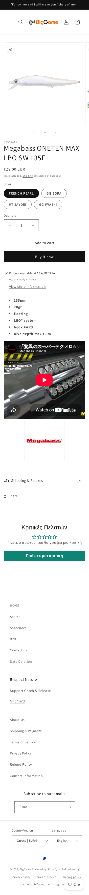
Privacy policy (21, 877)
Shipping (27, 175)
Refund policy (70, 869)
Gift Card (17, 701)
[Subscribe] (69, 807)
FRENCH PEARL (21, 193)
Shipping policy (71, 877)
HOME (14, 605)
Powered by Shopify (44, 869)
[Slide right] (55, 132)
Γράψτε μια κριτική (44, 555)
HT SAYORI (17, 204)
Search (15, 616)
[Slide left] (33, 132)
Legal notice (62, 884)
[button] (9, 22)
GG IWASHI (48, 204)
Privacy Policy (20, 753)
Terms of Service (23, 742)
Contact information (36, 884)
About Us (17, 720)
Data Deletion (21, 661)
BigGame (25, 869)
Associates (18, 628)
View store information (27, 286)
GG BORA (54, 193)
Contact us (18, 650)
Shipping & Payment (26, 731)
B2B (13, 639)
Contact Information (26, 776)
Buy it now (44, 256)
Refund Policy (21, 764)
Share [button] (13, 496)
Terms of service (45, 877)
